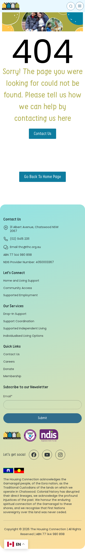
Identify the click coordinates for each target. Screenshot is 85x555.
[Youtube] (47, 455)
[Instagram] (60, 455)
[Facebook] (34, 455)
